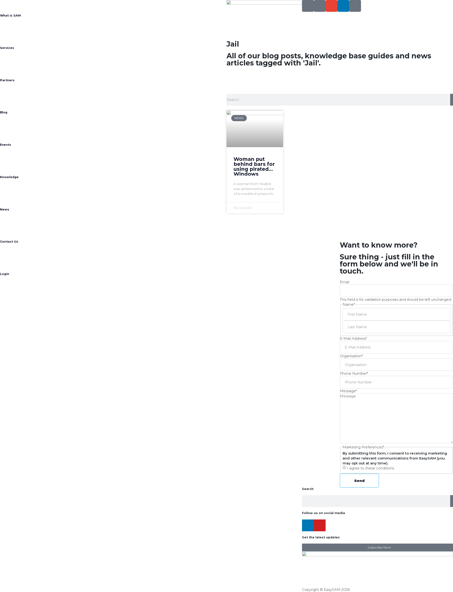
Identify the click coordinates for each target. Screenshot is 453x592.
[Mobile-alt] (320, 6)
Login (4, 274)
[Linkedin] (343, 6)
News (4, 209)
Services (7, 48)
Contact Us (9, 241)
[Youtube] (320, 525)
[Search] (308, 6)
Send (359, 480)
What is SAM (10, 15)
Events (5, 144)
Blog (3, 112)
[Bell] (355, 6)
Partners (7, 80)
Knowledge (9, 177)
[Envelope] (331, 6)
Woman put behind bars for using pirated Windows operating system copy (254, 171)
